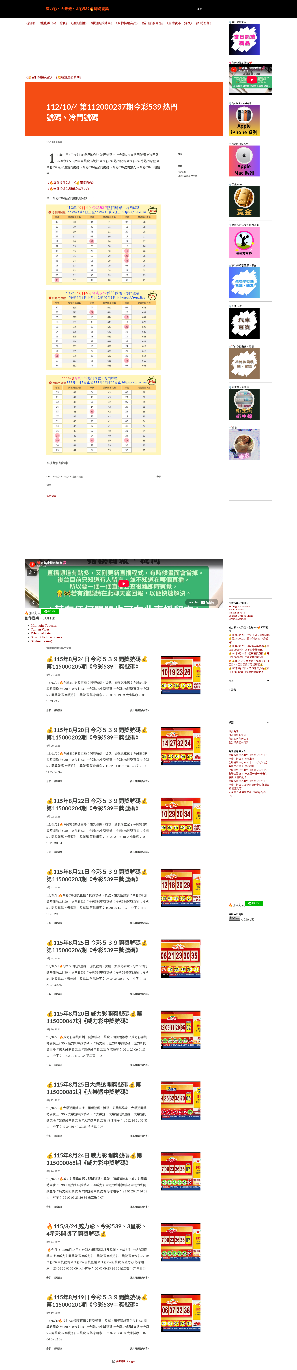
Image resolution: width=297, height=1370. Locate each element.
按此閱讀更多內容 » (139, 710)
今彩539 (182, 172)
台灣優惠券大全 (237, 735)
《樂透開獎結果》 (101, 23)
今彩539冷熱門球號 (187, 176)
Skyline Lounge (42, 641)
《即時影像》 (203, 23)
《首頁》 (31, 23)
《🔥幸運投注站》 (59, 183)
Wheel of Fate (41, 633)
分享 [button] (180, 154)
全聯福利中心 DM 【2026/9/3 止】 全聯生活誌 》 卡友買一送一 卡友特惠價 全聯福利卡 (249, 773)
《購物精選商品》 (126, 23)
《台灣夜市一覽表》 (179, 23)
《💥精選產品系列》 (68, 77)
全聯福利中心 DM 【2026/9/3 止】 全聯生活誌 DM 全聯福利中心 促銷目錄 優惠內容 (249, 784)
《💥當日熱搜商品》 (39, 77)
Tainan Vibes (40, 629)
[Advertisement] (117, 50)
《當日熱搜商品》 (152, 23)
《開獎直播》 (79, 23)
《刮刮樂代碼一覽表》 (53, 23)
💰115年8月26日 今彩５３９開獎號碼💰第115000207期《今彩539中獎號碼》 (249, 638)
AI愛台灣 (234, 731)
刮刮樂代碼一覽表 (238, 742)
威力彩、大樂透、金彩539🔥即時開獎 (77, 8)
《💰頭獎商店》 (84, 183)
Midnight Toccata (44, 625)
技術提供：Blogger (126, 1361)
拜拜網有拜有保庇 (238, 738)
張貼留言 (51, 496)
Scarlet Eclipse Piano (46, 637)
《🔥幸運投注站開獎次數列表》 (68, 189)
